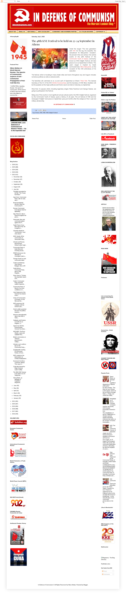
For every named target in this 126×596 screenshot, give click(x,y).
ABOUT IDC (12, 31)
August (16, 187)
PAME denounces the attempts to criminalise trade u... (19, 254)
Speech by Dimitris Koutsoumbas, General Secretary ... (19, 327)
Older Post (93, 118)
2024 (13, 169)
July (15, 189)
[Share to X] (42, 110)
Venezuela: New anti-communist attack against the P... (19, 221)
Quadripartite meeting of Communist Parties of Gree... (19, 351)
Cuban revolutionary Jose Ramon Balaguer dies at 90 (19, 264)
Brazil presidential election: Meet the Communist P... (18, 204)
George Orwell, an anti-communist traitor (19, 259)
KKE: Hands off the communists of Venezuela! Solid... (19, 238)
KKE (41, 112)
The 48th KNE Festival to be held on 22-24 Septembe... (19, 373)
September (17, 184)
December (17, 177)
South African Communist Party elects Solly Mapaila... (18, 271)
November (17, 179)
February (16, 395)
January (16, 398)
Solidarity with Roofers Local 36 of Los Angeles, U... (19, 321)
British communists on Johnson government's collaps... (19, 339)
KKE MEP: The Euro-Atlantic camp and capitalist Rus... (19, 333)
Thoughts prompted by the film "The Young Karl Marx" (19, 193)
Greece (37, 112)
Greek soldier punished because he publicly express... (19, 310)
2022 (13, 174)
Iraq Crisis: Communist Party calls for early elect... (19, 198)
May (15, 388)
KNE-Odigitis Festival (52, 112)
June (15, 385)
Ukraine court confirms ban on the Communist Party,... (19, 345)
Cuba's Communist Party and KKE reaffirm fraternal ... (19, 282)
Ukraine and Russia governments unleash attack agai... (19, 243)
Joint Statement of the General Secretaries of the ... (19, 294)
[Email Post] (36, 110)
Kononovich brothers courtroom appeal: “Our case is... (19, 362)
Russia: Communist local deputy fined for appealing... (19, 210)
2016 (13, 414)
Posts (105, 571)
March (16, 393)
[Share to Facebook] (44, 110)
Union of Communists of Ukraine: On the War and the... (19, 299)
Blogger (85, 585)
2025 (13, 167)
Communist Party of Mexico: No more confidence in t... (19, 288)
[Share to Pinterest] (45, 110)
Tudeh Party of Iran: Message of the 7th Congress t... (19, 226)
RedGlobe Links (105, 564)
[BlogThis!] (40, 110)
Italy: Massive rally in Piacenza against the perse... (19, 215)
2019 (13, 406)
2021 (13, 401)
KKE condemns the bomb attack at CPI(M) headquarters (19, 357)
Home (64, 118)
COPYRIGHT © (100, 31)
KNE (44, 112)
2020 (13, 404)
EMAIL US (22, 31)
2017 (13, 411)
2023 (13, 172)
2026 (13, 164)
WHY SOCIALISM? (44, 31)
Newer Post (35, 118)
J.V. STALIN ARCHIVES (86, 31)
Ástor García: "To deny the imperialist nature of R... (19, 277)
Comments (106, 574)
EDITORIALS (31, 31)
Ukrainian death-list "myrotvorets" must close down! (19, 232)
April (15, 390)
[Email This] (39, 110)
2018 (13, 408)
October (16, 181)
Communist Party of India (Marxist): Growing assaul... (19, 249)
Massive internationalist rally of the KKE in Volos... (19, 316)
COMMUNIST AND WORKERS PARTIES (64, 31)
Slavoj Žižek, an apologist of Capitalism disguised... (17, 380)
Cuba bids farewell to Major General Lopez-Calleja (19, 368)
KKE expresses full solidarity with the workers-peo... (18, 305)
